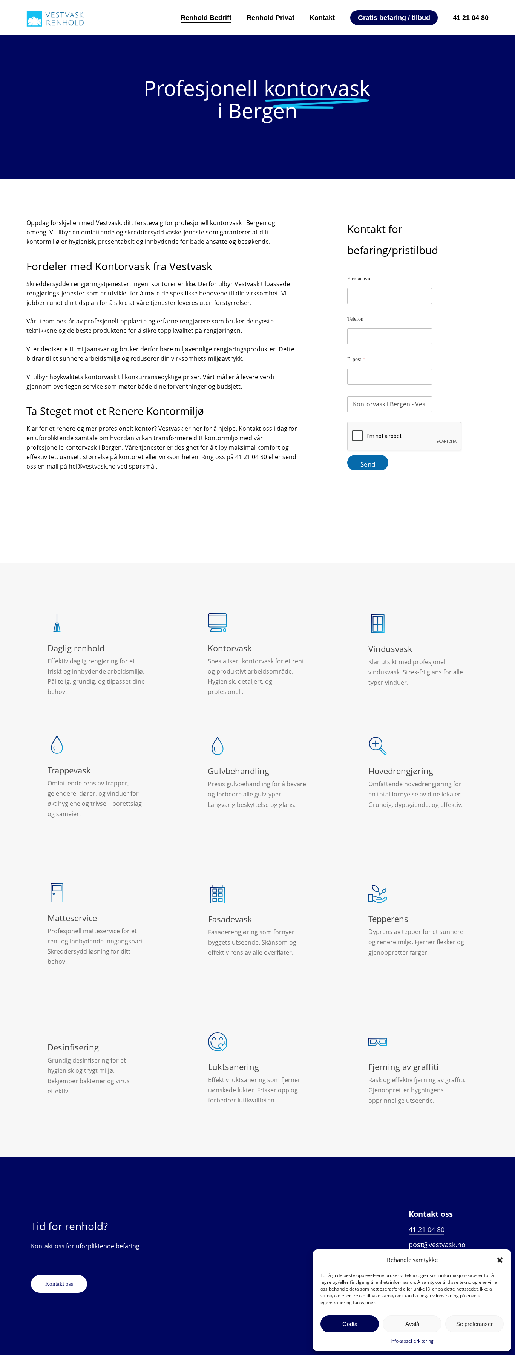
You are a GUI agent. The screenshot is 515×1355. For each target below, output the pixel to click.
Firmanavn (358, 279)
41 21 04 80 (426, 1229)
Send (367, 464)
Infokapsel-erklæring (412, 1341)
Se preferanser (474, 1324)
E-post (356, 359)
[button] (500, 1260)
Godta (349, 1324)
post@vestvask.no (437, 1244)
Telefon (355, 319)
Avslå (412, 1324)
